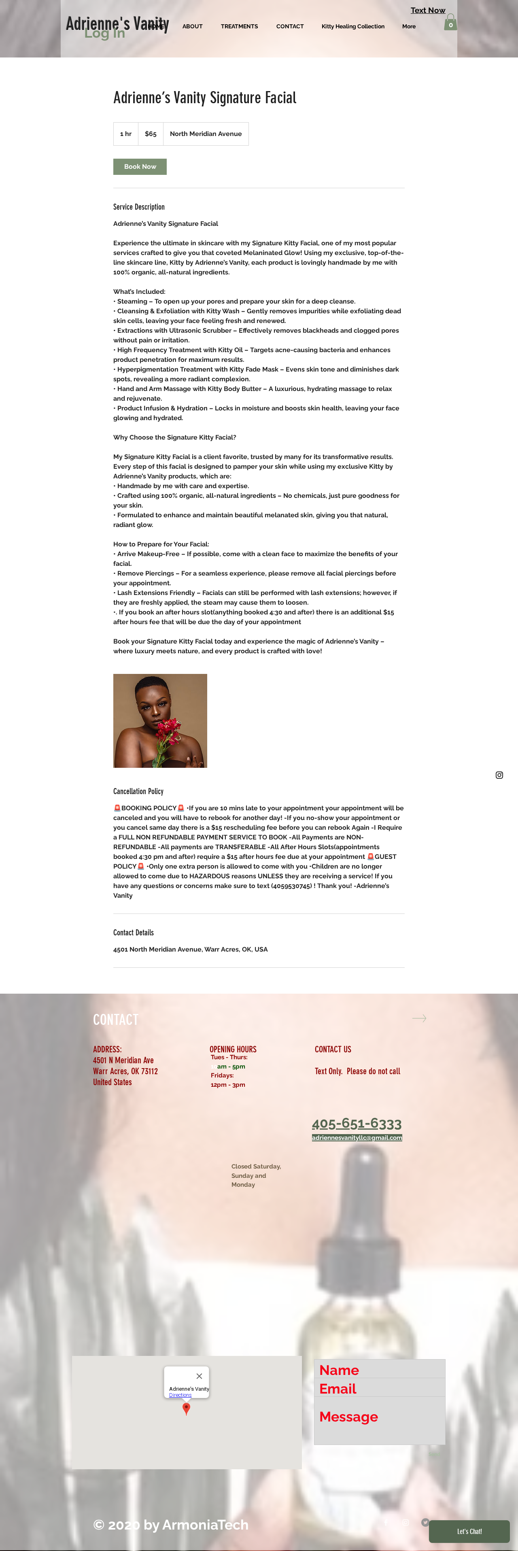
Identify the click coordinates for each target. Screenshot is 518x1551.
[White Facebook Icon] (386, 1522)
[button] (451, 21)
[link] (140, 167)
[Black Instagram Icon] (499, 775)
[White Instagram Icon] (405, 1522)
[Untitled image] (160, 721)
